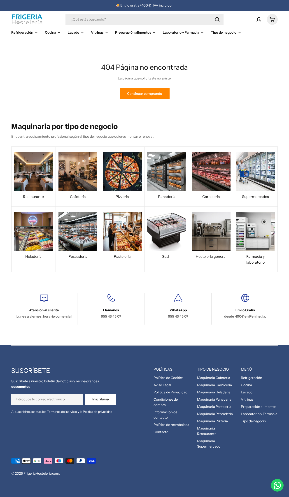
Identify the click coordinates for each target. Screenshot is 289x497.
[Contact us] (277, 485)
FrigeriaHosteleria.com (41, 473)
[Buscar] (217, 19)
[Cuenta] (258, 19)
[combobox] (144, 19)
